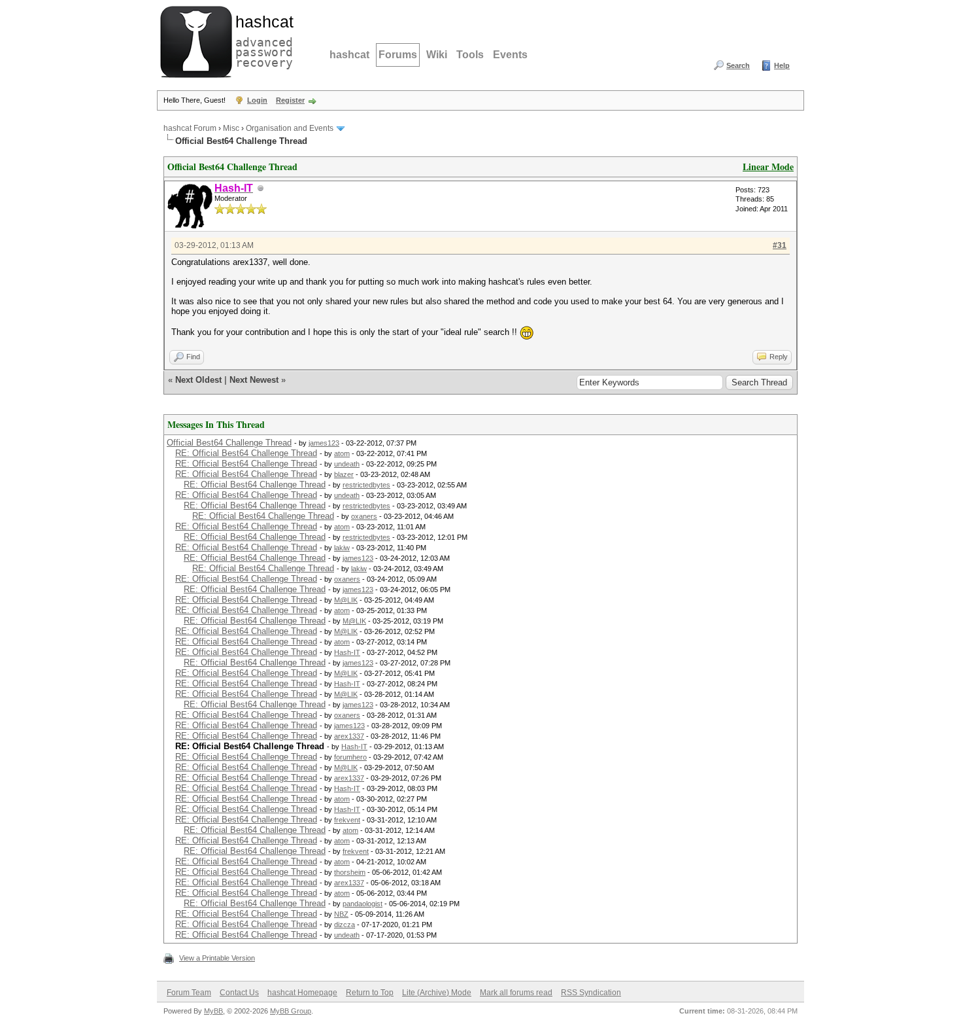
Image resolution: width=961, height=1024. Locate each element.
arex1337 (349, 736)
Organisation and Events (289, 128)
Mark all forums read (516, 992)
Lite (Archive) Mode (436, 992)
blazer (344, 474)
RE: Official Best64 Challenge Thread (246, 453)
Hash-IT (347, 652)
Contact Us (239, 992)
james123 (324, 443)
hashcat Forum (189, 128)
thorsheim (349, 872)
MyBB (213, 1011)
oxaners (364, 516)
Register (290, 100)
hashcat (349, 54)
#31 (779, 245)
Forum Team (189, 992)
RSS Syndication (591, 992)
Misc (231, 128)
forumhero (350, 757)
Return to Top (370, 992)
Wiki (436, 54)
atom (342, 453)
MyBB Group (290, 1011)
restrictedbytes (366, 485)
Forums (398, 54)
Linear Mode (768, 166)
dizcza (344, 924)
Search (738, 65)
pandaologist (362, 904)
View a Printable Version (217, 958)
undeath (347, 464)
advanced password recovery (261, 39)
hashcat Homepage (302, 992)
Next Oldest (198, 380)
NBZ (341, 914)
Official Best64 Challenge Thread (229, 443)
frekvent (347, 820)
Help (782, 65)
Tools (470, 54)
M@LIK (346, 600)
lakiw (342, 548)
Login (257, 100)
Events (510, 54)
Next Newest (253, 380)
